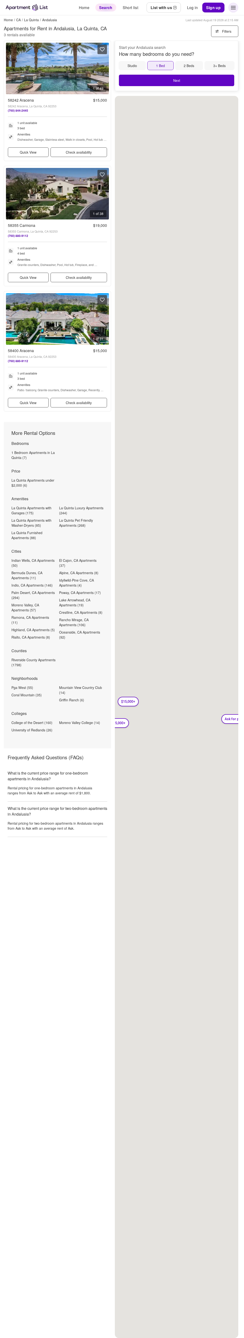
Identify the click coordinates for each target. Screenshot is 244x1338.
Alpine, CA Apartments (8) (78, 572)
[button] (128, 701)
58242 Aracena (21, 100)
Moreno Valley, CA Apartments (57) (25, 607)
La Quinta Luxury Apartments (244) (81, 510)
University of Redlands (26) (31, 730)
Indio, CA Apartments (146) (32, 585)
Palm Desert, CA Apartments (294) (33, 595)
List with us (161, 7)
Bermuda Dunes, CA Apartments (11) (26, 575)
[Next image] (105, 68)
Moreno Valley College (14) (79, 722)
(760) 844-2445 (18, 110)
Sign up (213, 7)
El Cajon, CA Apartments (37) (78, 563)
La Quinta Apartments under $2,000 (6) (32, 483)
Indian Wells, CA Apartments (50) (33, 563)
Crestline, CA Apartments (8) (80, 612)
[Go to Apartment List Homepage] (27, 7)
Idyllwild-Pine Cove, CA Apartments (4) (76, 583)
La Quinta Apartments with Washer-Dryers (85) (31, 523)
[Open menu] (233, 8)
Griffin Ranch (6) (71, 700)
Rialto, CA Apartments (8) (30, 637)
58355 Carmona (21, 225)
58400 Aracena (21, 350)
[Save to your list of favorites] (102, 49)
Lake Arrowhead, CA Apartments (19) (74, 602)
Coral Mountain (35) (26, 694)
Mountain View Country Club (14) (80, 690)
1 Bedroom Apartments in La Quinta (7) (33, 455)
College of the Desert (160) (31, 722)
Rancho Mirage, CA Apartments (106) (74, 622)
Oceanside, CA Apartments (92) (79, 635)
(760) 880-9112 (18, 236)
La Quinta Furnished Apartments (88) (26, 535)
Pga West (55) (22, 687)
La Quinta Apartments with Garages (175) (31, 510)
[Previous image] (10, 68)
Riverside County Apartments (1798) (33, 662)
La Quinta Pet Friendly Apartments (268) (76, 523)
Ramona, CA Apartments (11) (30, 620)
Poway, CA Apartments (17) (80, 592)
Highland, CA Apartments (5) (33, 629)
